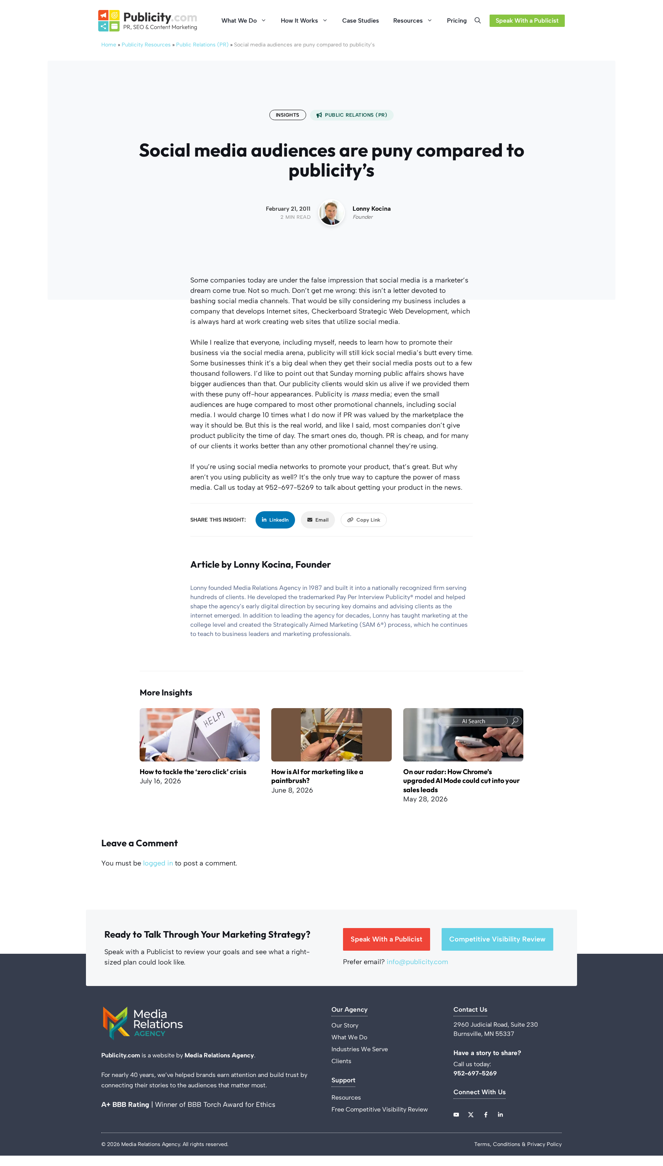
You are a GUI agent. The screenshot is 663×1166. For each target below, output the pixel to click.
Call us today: (473, 1064)
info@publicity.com (417, 962)
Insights (288, 115)
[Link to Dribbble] (500, 1114)
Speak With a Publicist (527, 20)
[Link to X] (470, 1114)
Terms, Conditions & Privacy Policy (518, 1144)
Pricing (457, 20)
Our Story (345, 1025)
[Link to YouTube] (456, 1114)
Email (321, 520)
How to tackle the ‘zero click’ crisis (193, 771)
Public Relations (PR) (202, 44)
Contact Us (470, 1009)
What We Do (239, 20)
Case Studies (360, 20)
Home (108, 44)
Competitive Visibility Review (497, 939)
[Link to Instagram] (485, 1114)
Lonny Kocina (372, 208)
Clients (341, 1061)
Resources (408, 20)
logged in (158, 863)
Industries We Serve (360, 1049)
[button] (480, 20)
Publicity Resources (146, 44)
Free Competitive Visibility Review (380, 1109)
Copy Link (368, 520)
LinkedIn (279, 520)
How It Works (299, 20)
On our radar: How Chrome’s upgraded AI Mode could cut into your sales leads (461, 780)
